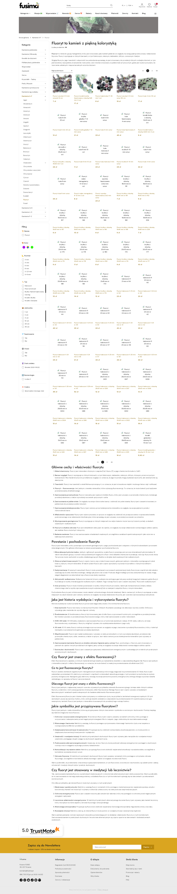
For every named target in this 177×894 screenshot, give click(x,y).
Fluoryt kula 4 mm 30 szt (147, 96)
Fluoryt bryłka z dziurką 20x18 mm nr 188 (61, 292)
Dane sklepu (95, 865)
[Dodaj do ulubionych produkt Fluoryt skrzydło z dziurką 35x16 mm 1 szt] (69, 142)
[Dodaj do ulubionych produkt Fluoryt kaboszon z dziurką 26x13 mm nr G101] (111, 367)
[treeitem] (34, 50)
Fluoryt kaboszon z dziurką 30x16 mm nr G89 (147, 419)
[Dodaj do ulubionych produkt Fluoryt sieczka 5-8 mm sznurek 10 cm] (69, 76)
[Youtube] (28, 880)
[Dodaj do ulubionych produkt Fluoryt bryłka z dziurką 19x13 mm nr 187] (69, 208)
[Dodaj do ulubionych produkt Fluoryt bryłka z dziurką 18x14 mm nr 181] (133, 174)
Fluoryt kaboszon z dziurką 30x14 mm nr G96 (104, 419)
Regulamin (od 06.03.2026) (65, 865)
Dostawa (58, 876)
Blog (127, 876)
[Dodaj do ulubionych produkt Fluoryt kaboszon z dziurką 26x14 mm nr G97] (133, 367)
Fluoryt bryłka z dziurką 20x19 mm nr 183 (82, 292)
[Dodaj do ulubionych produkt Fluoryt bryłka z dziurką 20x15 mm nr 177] (154, 240)
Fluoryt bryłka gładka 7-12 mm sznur (83, 131)
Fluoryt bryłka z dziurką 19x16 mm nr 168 (125, 228)
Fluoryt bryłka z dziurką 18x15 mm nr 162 (146, 194)
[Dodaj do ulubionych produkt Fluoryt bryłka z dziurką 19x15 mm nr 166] (90, 208)
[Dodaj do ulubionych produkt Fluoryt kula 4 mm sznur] (154, 142)
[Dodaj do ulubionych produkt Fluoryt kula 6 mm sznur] (111, 110)
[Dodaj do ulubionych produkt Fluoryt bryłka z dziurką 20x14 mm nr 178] (90, 240)
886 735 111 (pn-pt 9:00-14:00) (31, 874)
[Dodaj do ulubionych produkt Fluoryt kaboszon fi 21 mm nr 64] (133, 271)
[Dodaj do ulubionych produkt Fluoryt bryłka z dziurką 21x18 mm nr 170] (111, 271)
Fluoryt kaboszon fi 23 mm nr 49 (83, 324)
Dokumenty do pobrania (100, 869)
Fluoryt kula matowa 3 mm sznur (104, 163)
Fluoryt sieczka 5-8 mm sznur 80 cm (125, 97)
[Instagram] (24, 880)
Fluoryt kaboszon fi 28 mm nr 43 (83, 387)
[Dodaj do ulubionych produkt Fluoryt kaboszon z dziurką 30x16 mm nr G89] (154, 399)
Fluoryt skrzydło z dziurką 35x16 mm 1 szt (62, 163)
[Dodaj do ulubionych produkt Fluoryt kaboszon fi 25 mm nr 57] (111, 335)
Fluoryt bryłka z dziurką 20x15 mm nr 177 (146, 260)
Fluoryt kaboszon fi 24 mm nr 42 (146, 324)
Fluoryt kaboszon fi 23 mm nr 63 (104, 324)
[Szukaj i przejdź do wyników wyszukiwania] (111, 5)
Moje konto (130, 865)
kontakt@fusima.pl (26, 871)
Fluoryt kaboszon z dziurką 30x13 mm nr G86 (83, 419)
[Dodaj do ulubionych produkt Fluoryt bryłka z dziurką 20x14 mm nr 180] (111, 240)
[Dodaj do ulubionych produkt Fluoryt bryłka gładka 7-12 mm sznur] (90, 110)
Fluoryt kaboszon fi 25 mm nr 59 (126, 356)
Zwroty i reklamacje (62, 880)
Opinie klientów (96, 872)
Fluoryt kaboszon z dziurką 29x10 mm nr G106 (147, 387)
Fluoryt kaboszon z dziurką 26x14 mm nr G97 (126, 387)
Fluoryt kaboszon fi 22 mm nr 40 (147, 292)
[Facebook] (21, 880)
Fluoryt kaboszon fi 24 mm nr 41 (125, 324)
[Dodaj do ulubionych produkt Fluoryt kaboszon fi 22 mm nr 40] (154, 271)
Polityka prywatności (63, 869)
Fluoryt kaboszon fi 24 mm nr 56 (82, 356)
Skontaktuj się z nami (134, 869)
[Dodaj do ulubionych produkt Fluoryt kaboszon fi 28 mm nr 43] (90, 367)
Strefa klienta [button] (132, 859)
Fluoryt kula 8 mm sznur (61, 193)
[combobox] (62, 70)
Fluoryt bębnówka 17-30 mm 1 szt (103, 97)
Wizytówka (95, 876)
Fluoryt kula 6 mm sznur (103, 130)
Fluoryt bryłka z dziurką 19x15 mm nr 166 (82, 228)
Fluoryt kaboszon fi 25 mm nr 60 (147, 356)
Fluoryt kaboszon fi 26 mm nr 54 (62, 387)
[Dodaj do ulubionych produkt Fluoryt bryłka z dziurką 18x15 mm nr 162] (154, 174)
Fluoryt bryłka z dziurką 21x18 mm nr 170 (103, 292)
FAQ (127, 880)
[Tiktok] (32, 880)
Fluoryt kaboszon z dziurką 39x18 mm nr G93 (126, 451)
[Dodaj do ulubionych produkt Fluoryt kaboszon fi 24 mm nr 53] (69, 335)
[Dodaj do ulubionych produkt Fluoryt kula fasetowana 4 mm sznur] (133, 110)
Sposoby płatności (62, 872)
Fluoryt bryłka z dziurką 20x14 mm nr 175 (61, 260)
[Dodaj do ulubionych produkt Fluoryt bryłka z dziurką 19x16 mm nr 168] (133, 208)
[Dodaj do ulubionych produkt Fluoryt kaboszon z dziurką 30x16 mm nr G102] (133, 399)
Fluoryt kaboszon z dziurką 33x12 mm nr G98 (104, 451)
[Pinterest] (35, 880)
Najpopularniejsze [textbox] (57, 71)
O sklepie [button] (95, 859)
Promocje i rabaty (133, 872)
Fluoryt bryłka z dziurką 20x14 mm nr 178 (82, 260)
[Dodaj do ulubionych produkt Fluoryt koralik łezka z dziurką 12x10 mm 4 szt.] (154, 110)
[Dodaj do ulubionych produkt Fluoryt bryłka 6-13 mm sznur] (133, 142)
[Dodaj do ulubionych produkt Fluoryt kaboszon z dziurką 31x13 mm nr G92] (69, 430)
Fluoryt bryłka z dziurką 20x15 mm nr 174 (125, 260)
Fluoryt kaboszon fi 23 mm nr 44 (62, 324)
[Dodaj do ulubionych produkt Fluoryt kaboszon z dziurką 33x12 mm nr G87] (90, 430)
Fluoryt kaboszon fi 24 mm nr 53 (61, 356)
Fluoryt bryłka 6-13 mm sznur (125, 163)
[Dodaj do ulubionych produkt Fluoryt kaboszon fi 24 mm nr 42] (154, 303)
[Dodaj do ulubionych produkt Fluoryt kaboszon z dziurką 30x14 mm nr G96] (111, 399)
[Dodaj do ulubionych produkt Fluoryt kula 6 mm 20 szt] (69, 110)
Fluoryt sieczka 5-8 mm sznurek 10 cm (61, 97)
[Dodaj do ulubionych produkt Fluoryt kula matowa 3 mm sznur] (111, 142)
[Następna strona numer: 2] (156, 70)
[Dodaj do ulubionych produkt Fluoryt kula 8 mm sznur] (69, 174)
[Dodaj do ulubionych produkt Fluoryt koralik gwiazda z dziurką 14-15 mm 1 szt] (154, 430)
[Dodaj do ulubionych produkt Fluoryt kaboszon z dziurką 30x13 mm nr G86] (90, 399)
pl (123, 5)
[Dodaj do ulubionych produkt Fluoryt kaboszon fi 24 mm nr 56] (90, 335)
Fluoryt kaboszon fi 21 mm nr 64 (126, 292)
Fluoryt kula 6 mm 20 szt (61, 130)
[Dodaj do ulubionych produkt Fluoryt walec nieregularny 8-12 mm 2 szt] (90, 174)
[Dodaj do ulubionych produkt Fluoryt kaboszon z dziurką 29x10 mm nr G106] (154, 367)
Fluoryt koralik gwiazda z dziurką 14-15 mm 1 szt (146, 451)
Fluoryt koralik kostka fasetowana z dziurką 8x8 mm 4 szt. (83, 98)
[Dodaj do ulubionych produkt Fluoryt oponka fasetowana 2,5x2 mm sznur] (111, 174)
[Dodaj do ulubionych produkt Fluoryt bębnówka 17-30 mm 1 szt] (111, 76)
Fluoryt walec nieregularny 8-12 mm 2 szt (83, 194)
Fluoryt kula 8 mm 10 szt (82, 162)
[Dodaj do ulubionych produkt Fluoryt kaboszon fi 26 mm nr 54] (69, 367)
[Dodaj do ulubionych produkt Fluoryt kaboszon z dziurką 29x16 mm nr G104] (69, 399)
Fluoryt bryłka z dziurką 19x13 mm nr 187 (61, 228)
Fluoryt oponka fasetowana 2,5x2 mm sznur (103, 195)
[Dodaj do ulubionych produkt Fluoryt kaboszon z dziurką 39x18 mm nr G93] (133, 430)
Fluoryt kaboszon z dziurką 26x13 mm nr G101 (104, 387)
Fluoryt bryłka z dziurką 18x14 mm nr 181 (125, 194)
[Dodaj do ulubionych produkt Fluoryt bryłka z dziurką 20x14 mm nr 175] (69, 240)
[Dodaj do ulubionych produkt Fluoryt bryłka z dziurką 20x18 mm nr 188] (69, 271)
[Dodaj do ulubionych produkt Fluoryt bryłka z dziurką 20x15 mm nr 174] (133, 240)
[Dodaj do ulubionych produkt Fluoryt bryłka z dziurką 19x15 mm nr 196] (111, 208)
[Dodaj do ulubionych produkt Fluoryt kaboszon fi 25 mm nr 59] (133, 335)
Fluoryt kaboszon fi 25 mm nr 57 (104, 356)
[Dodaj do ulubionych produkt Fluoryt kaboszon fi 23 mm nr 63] (111, 303)
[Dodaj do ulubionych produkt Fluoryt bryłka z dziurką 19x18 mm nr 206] (154, 208)
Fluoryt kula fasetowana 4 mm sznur (126, 131)
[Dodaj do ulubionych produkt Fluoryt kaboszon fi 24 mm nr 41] (133, 303)
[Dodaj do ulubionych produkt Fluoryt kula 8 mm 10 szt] (90, 142)
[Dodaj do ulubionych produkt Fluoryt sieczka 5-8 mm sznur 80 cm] (133, 76)
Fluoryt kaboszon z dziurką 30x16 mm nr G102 (126, 419)
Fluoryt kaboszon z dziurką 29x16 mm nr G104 (62, 419)
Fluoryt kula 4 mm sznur (146, 162)
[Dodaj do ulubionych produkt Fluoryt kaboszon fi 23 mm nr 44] (69, 303)
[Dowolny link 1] (39, 880)
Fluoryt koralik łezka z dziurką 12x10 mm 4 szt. (146, 131)
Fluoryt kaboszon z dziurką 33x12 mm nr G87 (83, 451)
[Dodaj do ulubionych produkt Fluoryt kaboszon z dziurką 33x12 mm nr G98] (111, 430)
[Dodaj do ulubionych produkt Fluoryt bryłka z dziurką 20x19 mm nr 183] (90, 271)
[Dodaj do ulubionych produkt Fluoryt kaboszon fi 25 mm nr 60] (154, 335)
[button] (25, 13)
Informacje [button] (60, 859)
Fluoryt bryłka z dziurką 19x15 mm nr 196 (103, 228)
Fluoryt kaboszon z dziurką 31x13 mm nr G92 (62, 451)
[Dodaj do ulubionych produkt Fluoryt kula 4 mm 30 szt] (154, 76)
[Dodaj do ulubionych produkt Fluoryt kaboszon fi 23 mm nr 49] (90, 303)
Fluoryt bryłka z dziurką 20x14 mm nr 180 (103, 260)
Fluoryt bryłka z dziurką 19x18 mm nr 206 (146, 228)
